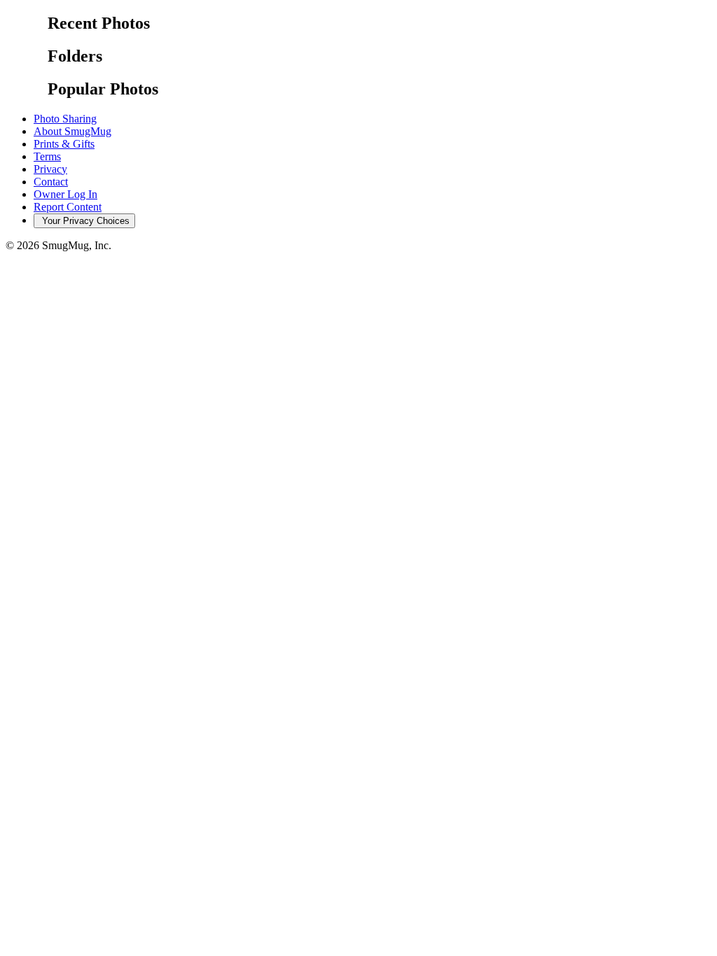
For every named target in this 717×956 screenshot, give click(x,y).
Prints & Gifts (64, 144)
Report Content (68, 207)
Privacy (50, 169)
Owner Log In (65, 194)
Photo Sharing (65, 119)
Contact (51, 182)
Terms (47, 156)
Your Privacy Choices (84, 221)
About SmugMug (72, 131)
